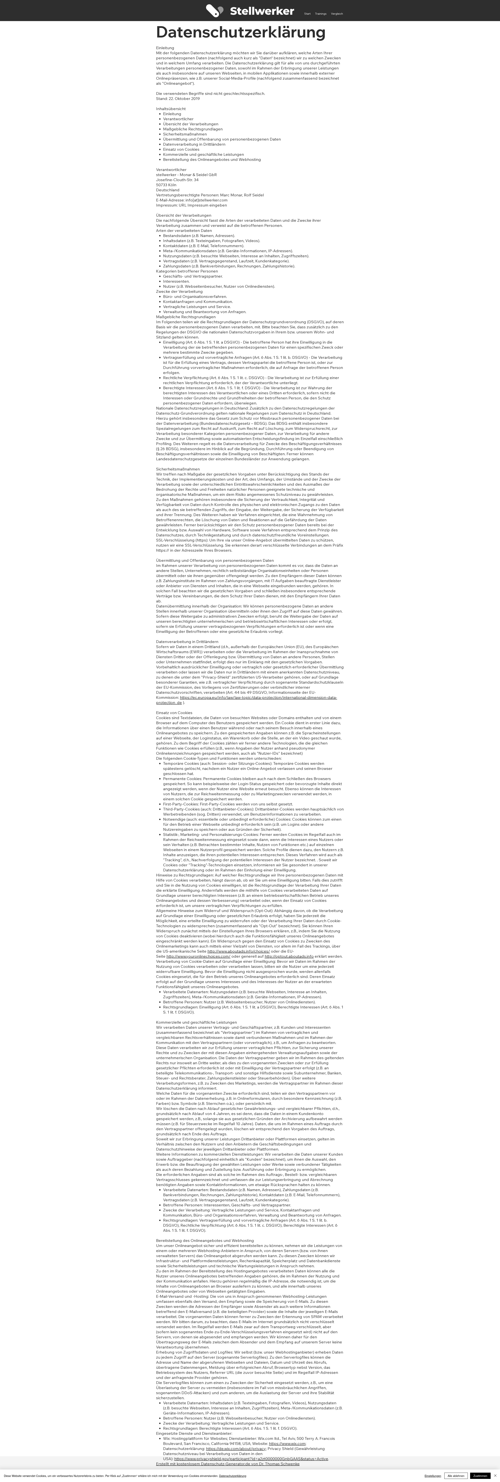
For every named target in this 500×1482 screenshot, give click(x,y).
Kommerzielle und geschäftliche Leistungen (203, 154)
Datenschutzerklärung (232, 1476)
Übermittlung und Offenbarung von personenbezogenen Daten (222, 139)
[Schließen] (495, 1476)
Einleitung (172, 113)
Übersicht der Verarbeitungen (190, 123)
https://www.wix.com (287, 1443)
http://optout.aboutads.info (289, 956)
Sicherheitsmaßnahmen (185, 134)
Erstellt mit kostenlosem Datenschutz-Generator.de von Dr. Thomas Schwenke (228, 1463)
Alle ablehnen (456, 1476)
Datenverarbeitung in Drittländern (194, 144)
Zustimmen (480, 1476)
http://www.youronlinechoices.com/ (198, 956)
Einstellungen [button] (433, 1476)
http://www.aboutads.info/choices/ (238, 951)
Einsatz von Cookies (181, 149)
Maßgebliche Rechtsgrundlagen (193, 128)
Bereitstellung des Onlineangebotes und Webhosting (212, 159)
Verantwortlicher (178, 118)
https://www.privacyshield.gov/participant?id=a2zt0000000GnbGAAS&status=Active (251, 1458)
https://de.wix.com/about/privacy (236, 1448)
